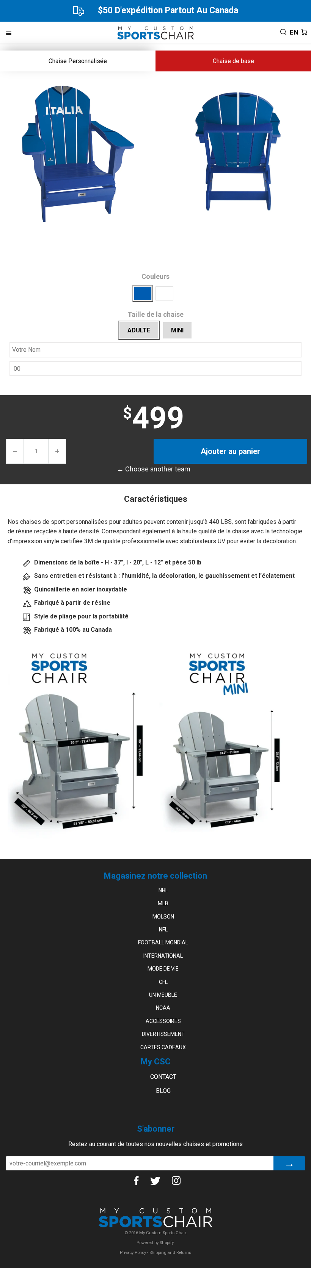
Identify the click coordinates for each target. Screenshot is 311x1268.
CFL (163, 982)
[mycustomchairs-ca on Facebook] (142, 1180)
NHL (163, 890)
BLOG (163, 1090)
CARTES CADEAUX (163, 1047)
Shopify (166, 1242)
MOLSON (163, 917)
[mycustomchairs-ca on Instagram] (182, 1180)
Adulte (138, 330)
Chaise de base (233, 61)
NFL (163, 929)
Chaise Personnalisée (78, 61)
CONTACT (163, 1076)
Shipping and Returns (170, 1252)
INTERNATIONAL (163, 956)
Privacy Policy (133, 1252)
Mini (177, 330)
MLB (163, 903)
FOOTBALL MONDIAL (163, 942)
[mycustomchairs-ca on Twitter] (161, 1180)
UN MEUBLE (163, 995)
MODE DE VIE (163, 969)
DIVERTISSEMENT (163, 1034)
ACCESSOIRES (163, 1021)
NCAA (163, 1008)
